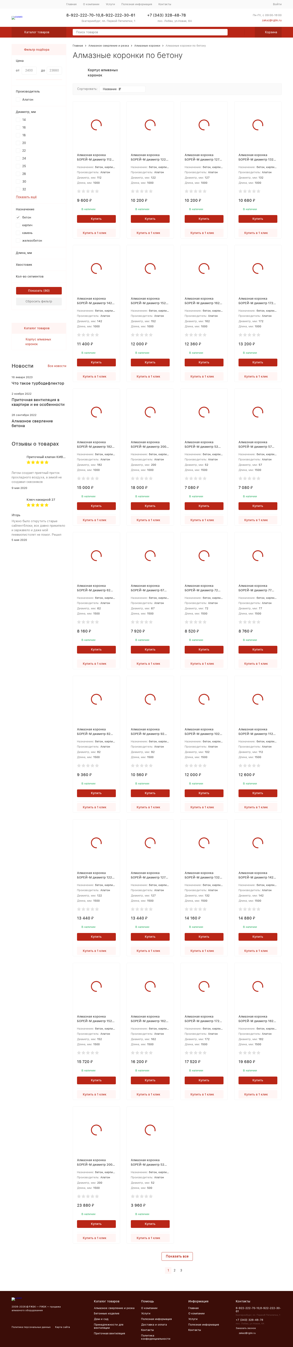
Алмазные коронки (147, 45)
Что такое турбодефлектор (38, 383)
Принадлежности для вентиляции (108, 1326)
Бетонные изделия (106, 1313)
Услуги (110, 4)
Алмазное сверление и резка (108, 45)
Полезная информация (136, 4)
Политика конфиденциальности (155, 1337)
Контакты (165, 4)
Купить (96, 218)
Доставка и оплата (154, 1324)
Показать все (177, 1256)
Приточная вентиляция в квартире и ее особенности (38, 402)
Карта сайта (62, 1327)
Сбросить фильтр (39, 301)
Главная (71, 4)
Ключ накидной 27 (41, 499)
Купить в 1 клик (94, 233)
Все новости (57, 366)
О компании (91, 4)
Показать (35, 290)
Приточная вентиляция (109, 1333)
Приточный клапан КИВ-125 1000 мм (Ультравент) (65, 457)
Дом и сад (101, 1319)
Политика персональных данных (31, 1327)
